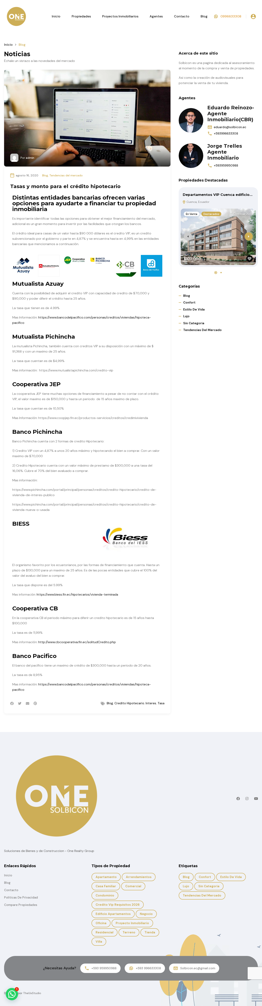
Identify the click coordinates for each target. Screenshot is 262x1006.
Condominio (105, 895)
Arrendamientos (138, 877)
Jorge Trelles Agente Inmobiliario (224, 152)
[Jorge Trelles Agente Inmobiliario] (191, 155)
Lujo (186, 316)
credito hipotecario (129, 703)
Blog (204, 16)
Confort (189, 302)
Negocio (146, 914)
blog (110, 703)
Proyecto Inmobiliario (132, 923)
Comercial (133, 886)
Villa (99, 942)
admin (30, 158)
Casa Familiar (106, 886)
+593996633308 (226, 133)
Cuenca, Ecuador (197, 202)
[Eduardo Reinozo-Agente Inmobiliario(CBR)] (191, 120)
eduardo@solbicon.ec (230, 127)
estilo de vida (194, 309)
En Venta (191, 214)
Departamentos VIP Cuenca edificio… (217, 195)
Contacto (181, 16)
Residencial (104, 932)
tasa (161, 703)
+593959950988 (226, 165)
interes (151, 703)
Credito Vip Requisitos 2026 (118, 905)
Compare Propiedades (20, 905)
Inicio (56, 16)
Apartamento (106, 877)
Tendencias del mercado (66, 175)
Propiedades (81, 16)
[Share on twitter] (19, 703)
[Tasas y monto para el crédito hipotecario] (87, 118)
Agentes (156, 16)
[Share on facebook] (12, 703)
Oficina (101, 923)
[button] (215, 272)
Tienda (150, 932)
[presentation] (188, 236)
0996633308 (230, 16)
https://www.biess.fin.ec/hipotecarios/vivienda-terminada (77, 595)
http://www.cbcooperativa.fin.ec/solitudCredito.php (77, 642)
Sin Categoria (193, 323)
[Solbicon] (16, 16)
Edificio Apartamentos (113, 914)
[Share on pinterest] (35, 703)
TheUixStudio (32, 993)
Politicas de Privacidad (21, 897)
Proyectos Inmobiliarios (120, 16)
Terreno (129, 932)
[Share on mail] (27, 703)
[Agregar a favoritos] (249, 258)
